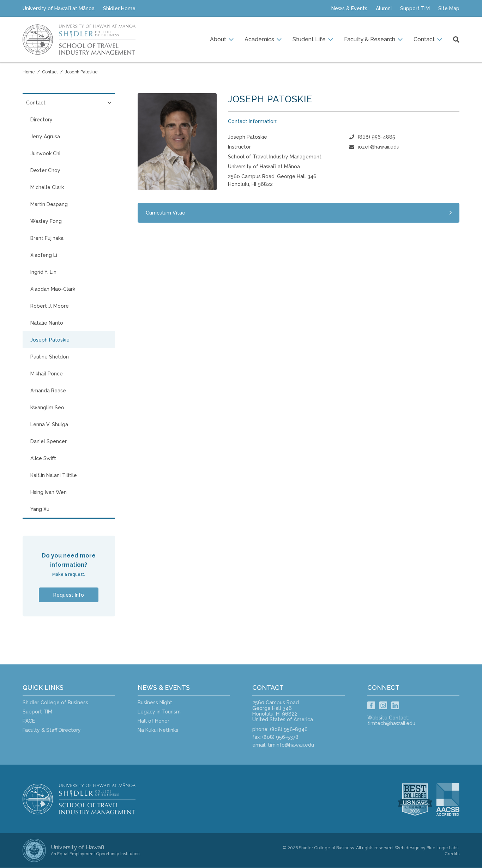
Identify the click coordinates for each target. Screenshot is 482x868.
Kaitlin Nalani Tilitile (53, 475)
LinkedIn (395, 705)
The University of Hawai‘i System (34, 850)
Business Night (155, 702)
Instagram (383, 705)
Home (29, 72)
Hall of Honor (153, 721)
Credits (452, 853)
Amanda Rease (48, 390)
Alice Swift (43, 458)
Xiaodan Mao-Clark (52, 289)
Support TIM (37, 712)
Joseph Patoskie (81, 72)
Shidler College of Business (55, 702)
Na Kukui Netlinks (158, 730)
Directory (41, 119)
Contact (50, 72)
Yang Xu (39, 509)
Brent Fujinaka (47, 238)
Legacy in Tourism (159, 712)
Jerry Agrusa (45, 136)
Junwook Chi (45, 153)
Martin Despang (49, 204)
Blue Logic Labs (442, 847)
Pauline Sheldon (49, 357)
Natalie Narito (46, 323)
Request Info (68, 595)
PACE (29, 721)
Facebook (371, 705)
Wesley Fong (46, 221)
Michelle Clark (47, 187)
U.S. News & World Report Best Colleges (415, 799)
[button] (221, 39)
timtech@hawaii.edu (391, 723)
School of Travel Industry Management (86, 799)
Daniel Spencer (48, 441)
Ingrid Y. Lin (43, 272)
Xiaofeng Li (43, 255)
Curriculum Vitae (165, 213)
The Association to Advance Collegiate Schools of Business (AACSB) (452, 799)
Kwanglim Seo (47, 407)
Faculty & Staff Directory (52, 730)
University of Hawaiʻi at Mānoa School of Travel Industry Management (79, 39)
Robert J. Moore (49, 306)
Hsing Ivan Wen (48, 492)
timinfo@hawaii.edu (291, 745)
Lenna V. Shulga (49, 424)
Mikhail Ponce (46, 373)
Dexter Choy (45, 170)
